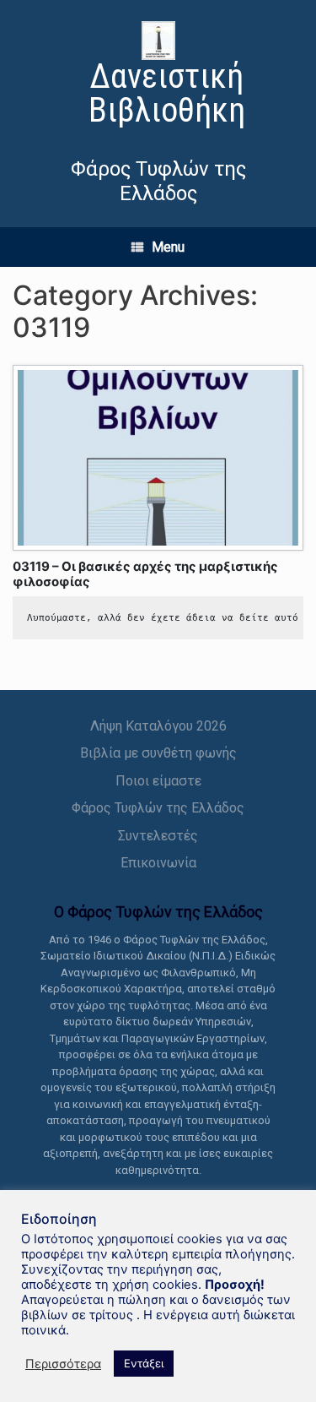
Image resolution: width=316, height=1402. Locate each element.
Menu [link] (168, 247)
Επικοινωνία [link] (158, 863)
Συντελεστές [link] (158, 836)
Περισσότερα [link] (63, 1364)
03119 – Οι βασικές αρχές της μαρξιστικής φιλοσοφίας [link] (145, 574)
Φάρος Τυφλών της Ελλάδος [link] (158, 808)
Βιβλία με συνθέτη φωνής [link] (158, 753)
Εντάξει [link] (143, 1363)
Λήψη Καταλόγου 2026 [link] (158, 726)
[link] (158, 76)
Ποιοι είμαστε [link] (158, 781)
